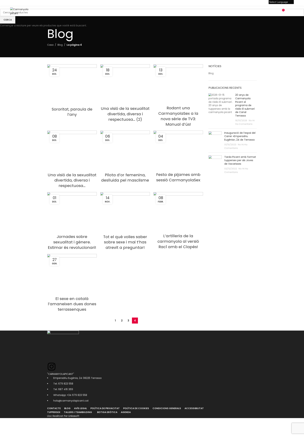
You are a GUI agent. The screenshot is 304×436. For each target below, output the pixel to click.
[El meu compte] (269, 11)
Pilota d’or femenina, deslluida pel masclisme (125, 177)
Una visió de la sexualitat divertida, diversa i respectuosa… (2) (125, 114)
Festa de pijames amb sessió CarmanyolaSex (178, 177)
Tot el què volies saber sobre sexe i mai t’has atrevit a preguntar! (125, 242)
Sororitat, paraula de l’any (72, 111)
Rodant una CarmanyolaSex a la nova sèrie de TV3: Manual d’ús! (178, 116)
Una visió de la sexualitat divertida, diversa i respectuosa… (72, 180)
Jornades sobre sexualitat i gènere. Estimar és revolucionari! (72, 242)
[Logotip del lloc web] (23, 11)
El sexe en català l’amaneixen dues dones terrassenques (72, 304)
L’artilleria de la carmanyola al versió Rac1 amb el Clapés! (178, 241)
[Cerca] (275, 11)
